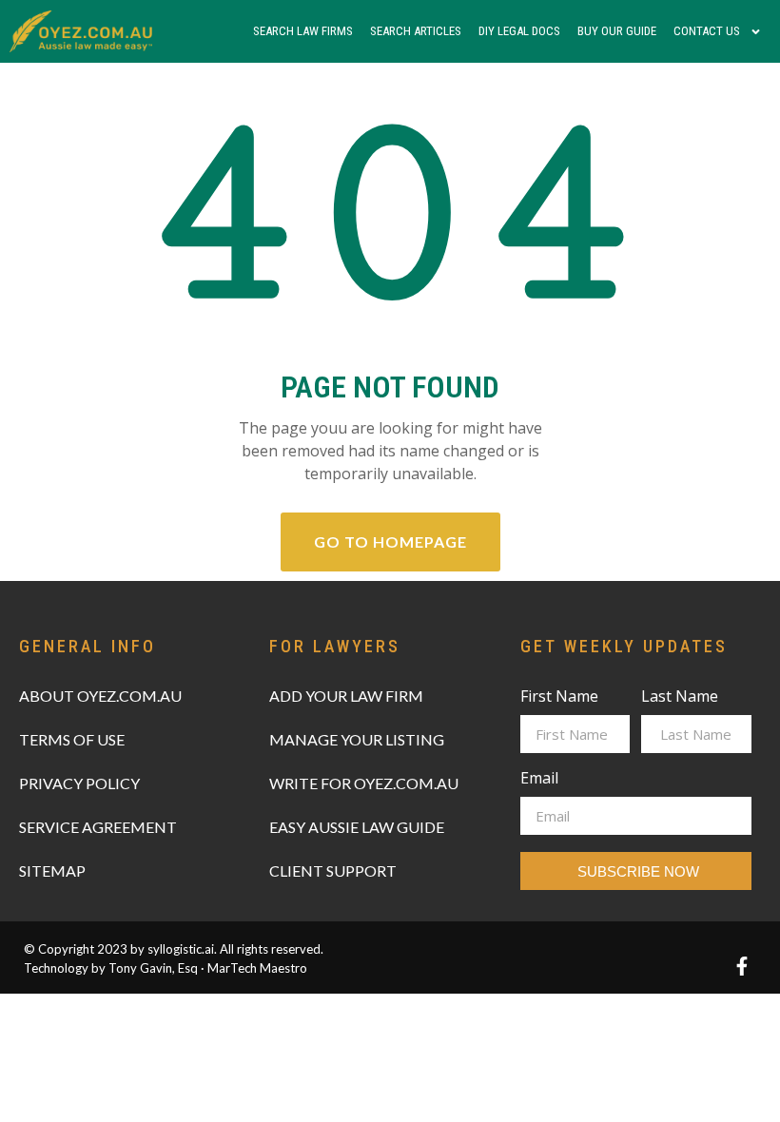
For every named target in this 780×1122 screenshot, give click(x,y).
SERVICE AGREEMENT (98, 827)
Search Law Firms (303, 31)
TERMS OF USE (72, 739)
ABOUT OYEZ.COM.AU (100, 696)
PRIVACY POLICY (79, 783)
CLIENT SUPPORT (333, 870)
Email (539, 779)
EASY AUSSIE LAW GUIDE (356, 827)
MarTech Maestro (257, 968)
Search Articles (415, 31)
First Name (559, 697)
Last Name (679, 697)
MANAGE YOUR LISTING (356, 739)
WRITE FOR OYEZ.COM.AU (363, 783)
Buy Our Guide (616, 31)
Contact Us (706, 31)
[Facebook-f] (742, 966)
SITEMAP (52, 870)
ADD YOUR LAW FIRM (346, 696)
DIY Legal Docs (519, 31)
